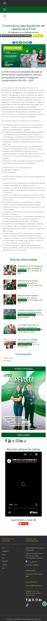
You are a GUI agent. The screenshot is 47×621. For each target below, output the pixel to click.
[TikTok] (25, 441)
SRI (3, 568)
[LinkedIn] (21, 441)
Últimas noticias (8, 358)
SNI (3, 558)
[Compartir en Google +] (20, 42)
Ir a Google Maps (32, 562)
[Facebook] (6, 441)
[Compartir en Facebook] (14, 42)
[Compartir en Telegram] (27, 42)
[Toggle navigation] (4, 9)
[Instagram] (17, 441)
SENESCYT (5, 551)
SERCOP (5, 561)
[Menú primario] (4, 3)
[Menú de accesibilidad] (44, 604)
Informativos (7, 361)
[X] (13, 441)
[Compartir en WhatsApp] (23, 42)
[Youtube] (9, 441)
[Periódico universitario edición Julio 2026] (23, 400)
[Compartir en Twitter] (17, 42)
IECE (3, 555)
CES (3, 548)
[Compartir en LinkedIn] (30, 42)
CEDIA (4, 565)
